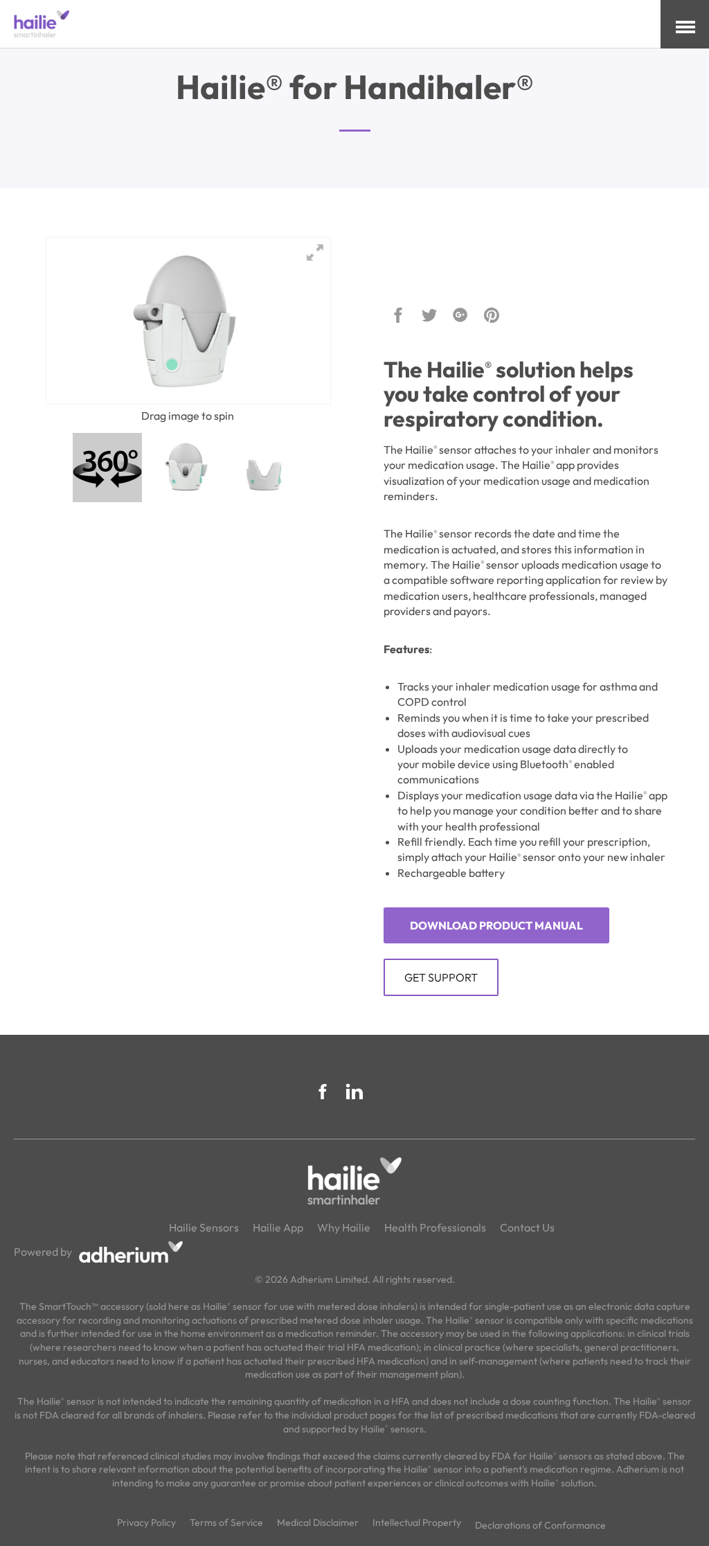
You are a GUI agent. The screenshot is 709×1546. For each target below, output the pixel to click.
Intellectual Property (417, 1522)
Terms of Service (226, 1522)
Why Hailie (343, 1227)
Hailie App (278, 1227)
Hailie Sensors (204, 1227)
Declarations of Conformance (540, 1525)
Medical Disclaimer (318, 1522)
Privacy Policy (146, 1522)
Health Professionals (435, 1227)
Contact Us (527, 1227)
